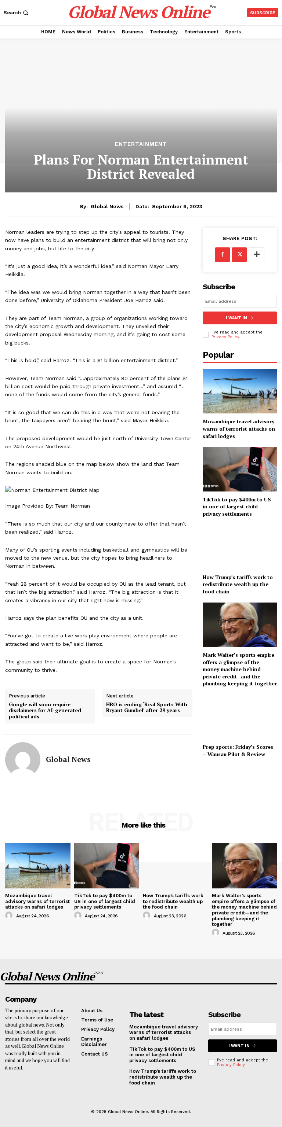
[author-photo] (10, 915)
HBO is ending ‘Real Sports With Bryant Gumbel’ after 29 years (146, 707)
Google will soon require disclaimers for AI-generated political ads (45, 710)
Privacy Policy (225, 337)
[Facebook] (222, 254)
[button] (17, 12)
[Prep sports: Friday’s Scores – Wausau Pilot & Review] (240, 717)
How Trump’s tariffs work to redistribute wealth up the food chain (238, 584)
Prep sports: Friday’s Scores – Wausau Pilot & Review (238, 750)
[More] (256, 254)
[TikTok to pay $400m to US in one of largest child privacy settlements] (240, 469)
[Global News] (22, 759)
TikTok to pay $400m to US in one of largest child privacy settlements (237, 506)
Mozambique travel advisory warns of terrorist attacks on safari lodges (239, 428)
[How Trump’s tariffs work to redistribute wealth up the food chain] (240, 546)
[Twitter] (239, 254)
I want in (236, 318)
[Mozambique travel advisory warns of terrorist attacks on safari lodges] (240, 391)
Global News (107, 206)
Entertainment (141, 144)
